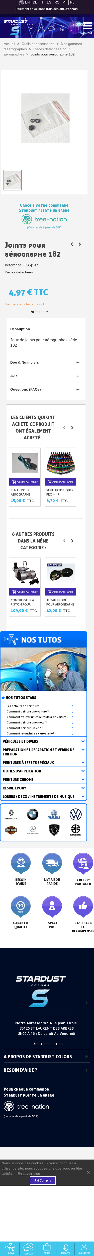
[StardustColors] (15, 27)
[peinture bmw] (33, 814)
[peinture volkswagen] (76, 814)
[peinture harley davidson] (11, 830)
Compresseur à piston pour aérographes (22, 604)
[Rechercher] (31, 28)
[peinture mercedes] (33, 830)
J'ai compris (42, 1180)
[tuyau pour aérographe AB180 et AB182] (72, 244)
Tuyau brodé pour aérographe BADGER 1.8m (60, 604)
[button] (64, 427)
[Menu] (87, 25)
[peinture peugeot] (54, 830)
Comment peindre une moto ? (27, 722)
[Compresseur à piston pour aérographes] (25, 573)
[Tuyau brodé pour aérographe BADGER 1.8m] (61, 573)
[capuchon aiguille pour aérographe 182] (80, 244)
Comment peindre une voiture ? (28, 711)
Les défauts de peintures (23, 706)
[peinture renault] (11, 814)
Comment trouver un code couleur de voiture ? (37, 717)
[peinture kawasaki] (76, 830)
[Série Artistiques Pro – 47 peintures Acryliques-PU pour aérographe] (61, 463)
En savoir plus (29, 1174)
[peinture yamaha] (54, 814)
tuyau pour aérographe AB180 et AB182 (22, 494)
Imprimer (42, 311)
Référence (13, 265)
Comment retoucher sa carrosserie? (30, 733)
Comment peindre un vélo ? (25, 728)
